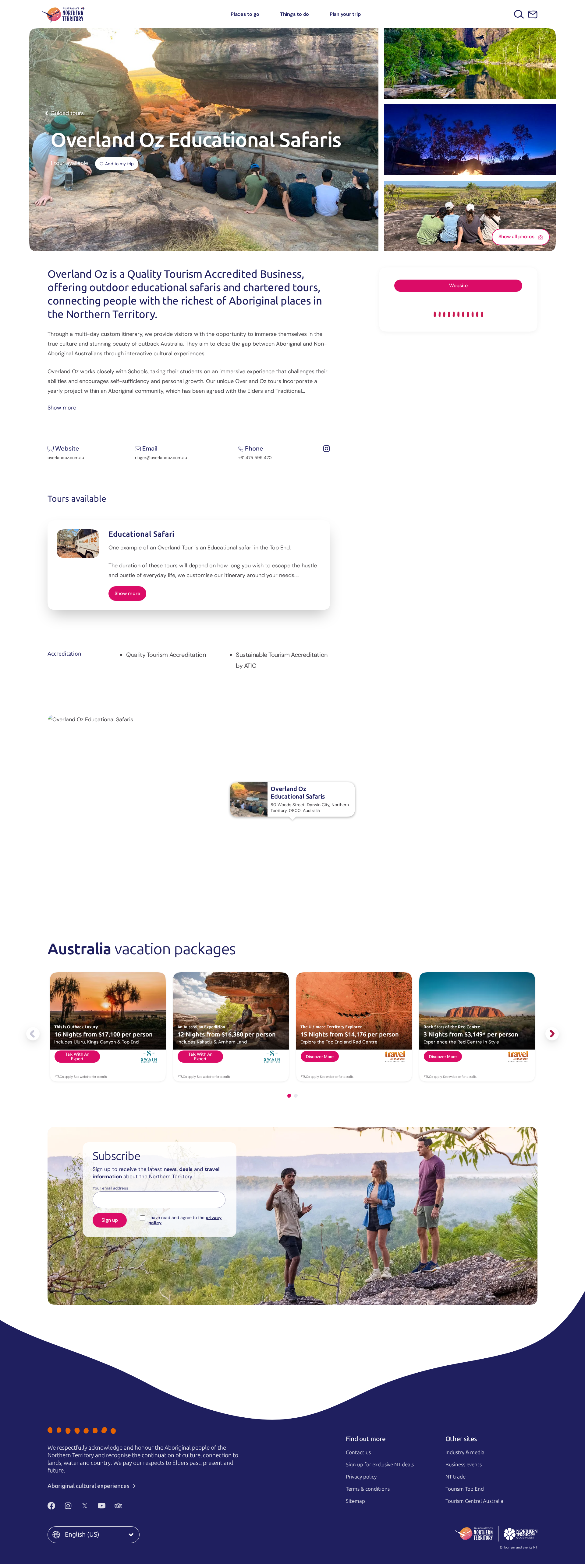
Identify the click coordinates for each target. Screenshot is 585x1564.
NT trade (455, 1477)
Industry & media (464, 1452)
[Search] (519, 14)
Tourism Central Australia (474, 1501)
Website (458, 285)
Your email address (110, 1188)
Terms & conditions (368, 1489)
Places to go (245, 14)
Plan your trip (345, 14)
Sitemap (355, 1501)
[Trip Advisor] (118, 1506)
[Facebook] (51, 1506)
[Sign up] (532, 14)
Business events (463, 1464)
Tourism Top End (464, 1489)
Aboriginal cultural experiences (89, 1485)
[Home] (63, 14)
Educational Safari (141, 534)
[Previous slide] (33, 1033)
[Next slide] (552, 1033)
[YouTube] (101, 1506)
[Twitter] (85, 1506)
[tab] (289, 1096)
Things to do (294, 14)
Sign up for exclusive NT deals (380, 1464)
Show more (62, 407)
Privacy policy (361, 1477)
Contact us (358, 1452)
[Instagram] (68, 1506)
